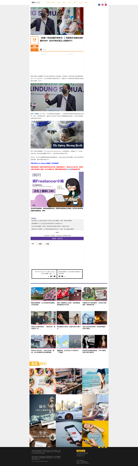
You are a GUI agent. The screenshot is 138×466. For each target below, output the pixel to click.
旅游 (64, 2)
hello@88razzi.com (80, 455)
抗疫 (47, 244)
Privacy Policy (35, 461)
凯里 (40, 244)
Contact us (80, 451)
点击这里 (69, 169)
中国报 (36, 114)
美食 (58, 2)
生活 (69, 2)
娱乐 (75, 2)
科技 (80, 2)
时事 (53, 2)
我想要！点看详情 (57, 238)
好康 (47, 2)
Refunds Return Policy (43, 461)
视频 (86, 2)
